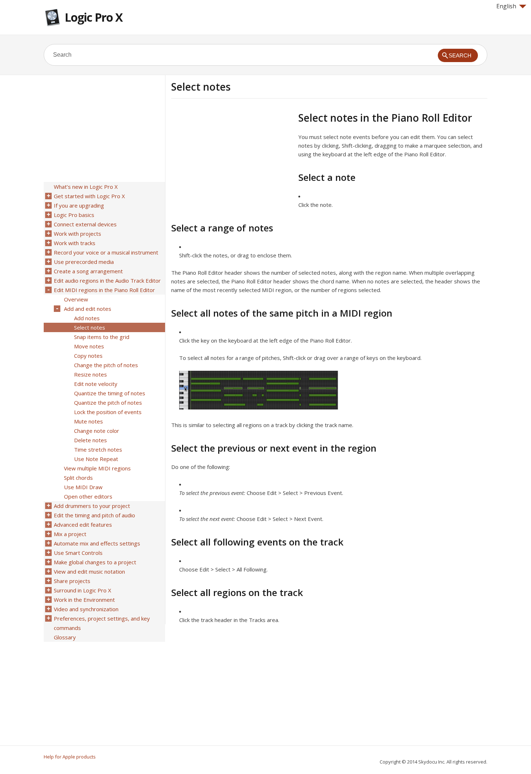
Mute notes (88, 421)
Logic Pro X (93, 17)
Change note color (96, 430)
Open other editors (88, 496)
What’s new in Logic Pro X (86, 186)
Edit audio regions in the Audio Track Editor (107, 280)
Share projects (72, 580)
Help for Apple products (70, 756)
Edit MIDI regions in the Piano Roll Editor (104, 289)
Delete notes (90, 440)
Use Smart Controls (78, 552)
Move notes (89, 346)
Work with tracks (74, 243)
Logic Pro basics (74, 214)
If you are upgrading (79, 205)
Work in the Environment (84, 599)
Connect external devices (85, 224)
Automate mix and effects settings (97, 543)
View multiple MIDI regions (97, 468)
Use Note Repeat (96, 458)
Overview (76, 299)
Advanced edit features (83, 524)
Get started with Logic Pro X (89, 196)
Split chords (78, 477)
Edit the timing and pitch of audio (94, 515)
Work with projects (77, 233)
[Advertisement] (232, 162)
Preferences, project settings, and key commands (102, 623)
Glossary (65, 637)
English (506, 6)
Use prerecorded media (84, 261)
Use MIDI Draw (83, 487)
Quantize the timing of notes (109, 393)
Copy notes (88, 355)
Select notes (89, 327)
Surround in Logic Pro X (82, 590)
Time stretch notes (98, 449)
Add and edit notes (87, 308)
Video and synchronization (86, 609)
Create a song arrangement (88, 271)
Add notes (87, 318)
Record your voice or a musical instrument (106, 252)
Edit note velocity (95, 383)
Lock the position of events (108, 412)
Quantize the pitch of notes (108, 402)
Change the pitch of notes (106, 365)
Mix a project (70, 534)
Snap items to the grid (101, 336)
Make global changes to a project (95, 562)
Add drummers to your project (92, 505)
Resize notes (90, 374)
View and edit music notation (89, 571)
